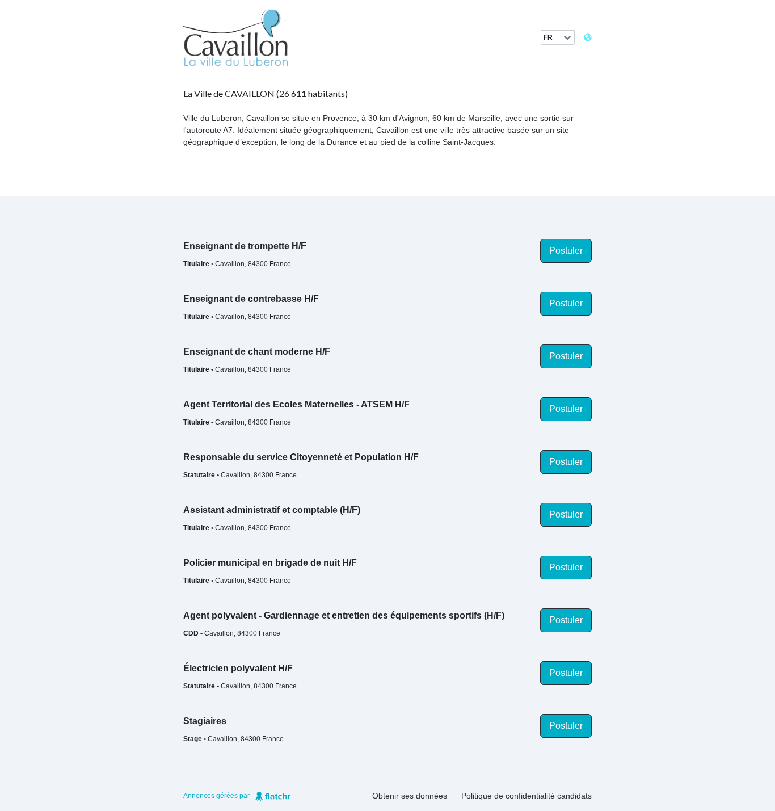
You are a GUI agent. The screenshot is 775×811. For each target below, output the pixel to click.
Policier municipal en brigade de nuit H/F (270, 563)
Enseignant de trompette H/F (244, 246)
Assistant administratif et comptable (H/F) (271, 510)
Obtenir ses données (409, 795)
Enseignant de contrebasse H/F (251, 299)
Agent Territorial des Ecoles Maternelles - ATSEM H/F (296, 404)
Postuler (566, 250)
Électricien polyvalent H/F (238, 668)
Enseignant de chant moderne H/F (256, 351)
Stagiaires (204, 721)
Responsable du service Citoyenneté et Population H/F (301, 457)
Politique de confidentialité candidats (526, 795)
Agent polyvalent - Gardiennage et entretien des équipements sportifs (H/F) (343, 615)
